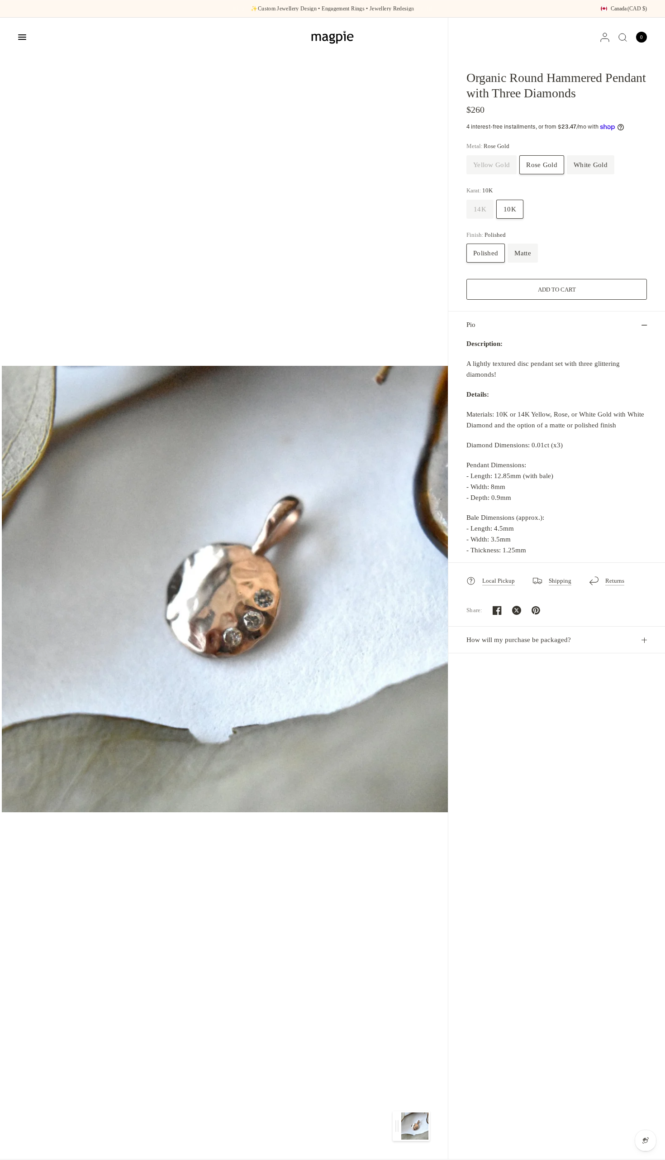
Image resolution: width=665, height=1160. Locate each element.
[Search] (623, 37)
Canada (629, 8)
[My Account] (605, 37)
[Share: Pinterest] (536, 610)
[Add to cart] (556, 289)
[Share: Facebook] (497, 610)
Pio (470, 324)
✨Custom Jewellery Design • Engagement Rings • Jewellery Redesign (332, 8)
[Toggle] (397, 1126)
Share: (474, 610)
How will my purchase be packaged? (518, 639)
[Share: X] (517, 610)
